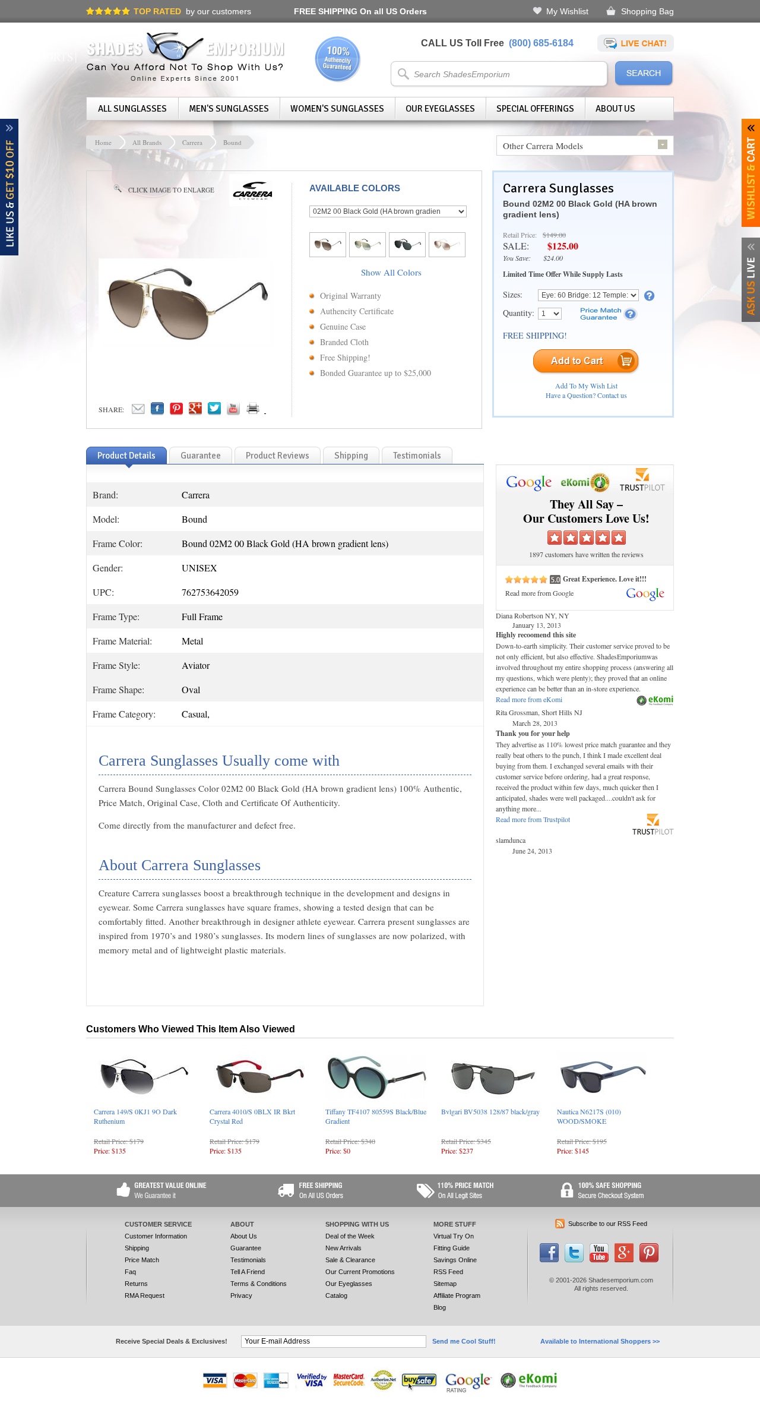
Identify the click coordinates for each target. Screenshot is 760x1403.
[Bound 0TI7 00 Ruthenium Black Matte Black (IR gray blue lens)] (407, 248)
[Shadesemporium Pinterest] (648, 1259)
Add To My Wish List (586, 385)
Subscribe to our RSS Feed (607, 1223)
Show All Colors (391, 272)
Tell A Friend (247, 1271)
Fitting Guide (451, 1248)
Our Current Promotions (360, 1271)
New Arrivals (343, 1248)
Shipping (137, 1248)
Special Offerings (535, 108)
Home (103, 142)
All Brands (147, 142)
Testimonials (248, 1259)
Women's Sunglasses (337, 108)
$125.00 (562, 245)
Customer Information (156, 1236)
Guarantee (245, 1248)
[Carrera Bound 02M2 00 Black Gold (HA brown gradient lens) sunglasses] (188, 346)
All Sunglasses (132, 108)
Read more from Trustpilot (533, 819)
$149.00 (554, 234)
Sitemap (445, 1283)
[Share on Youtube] (233, 412)
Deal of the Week (350, 1236)
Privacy (241, 1295)
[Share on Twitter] (214, 412)
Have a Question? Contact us (586, 395)
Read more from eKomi (529, 699)
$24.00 (553, 258)
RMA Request (144, 1295)
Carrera (192, 142)
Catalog (336, 1295)
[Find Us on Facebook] (549, 1259)
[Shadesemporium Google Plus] (624, 1259)
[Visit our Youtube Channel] (599, 1259)
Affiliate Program (456, 1295)
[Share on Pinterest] (176, 412)
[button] (759, 1402)
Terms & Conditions (258, 1283)
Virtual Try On (453, 1236)
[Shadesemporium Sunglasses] (185, 79)
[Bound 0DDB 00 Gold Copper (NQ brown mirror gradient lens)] (447, 248)
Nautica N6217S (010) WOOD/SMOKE (589, 1116)
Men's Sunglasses (229, 108)
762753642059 (210, 592)
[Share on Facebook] (157, 412)
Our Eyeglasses (440, 108)
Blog (439, 1307)
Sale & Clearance (350, 1259)
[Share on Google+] (195, 412)
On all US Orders (360, 11)
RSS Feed (448, 1271)
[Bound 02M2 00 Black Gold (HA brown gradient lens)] (328, 248)
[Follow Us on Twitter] (574, 1259)
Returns (136, 1283)
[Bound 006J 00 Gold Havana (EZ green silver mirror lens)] (367, 248)
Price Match (142, 1259)
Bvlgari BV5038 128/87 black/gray (490, 1111)
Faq (130, 1271)
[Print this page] (279, 411)
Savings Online (455, 1259)
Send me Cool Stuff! (464, 1341)
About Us (615, 108)
